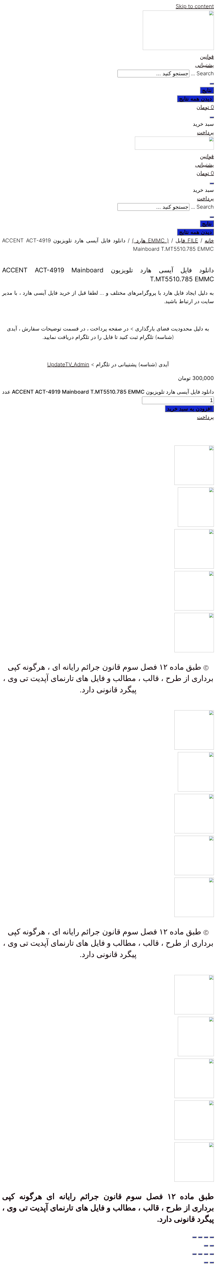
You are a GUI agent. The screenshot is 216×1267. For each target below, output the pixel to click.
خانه (209, 240)
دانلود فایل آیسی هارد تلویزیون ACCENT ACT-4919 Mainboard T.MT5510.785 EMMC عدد (108, 392)
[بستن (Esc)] (194, 1237)
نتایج (207, 90)
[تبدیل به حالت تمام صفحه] (206, 1237)
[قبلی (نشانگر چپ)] (212, 1245)
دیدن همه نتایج (195, 99)
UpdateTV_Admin (68, 364)
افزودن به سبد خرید (189, 409)
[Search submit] (212, 83)
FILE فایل (186, 240)
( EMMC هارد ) (150, 240)
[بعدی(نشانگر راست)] (206, 1245)
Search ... (202, 73)
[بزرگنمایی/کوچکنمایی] (212, 1237)
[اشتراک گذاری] (200, 1237)
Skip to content (195, 6)
